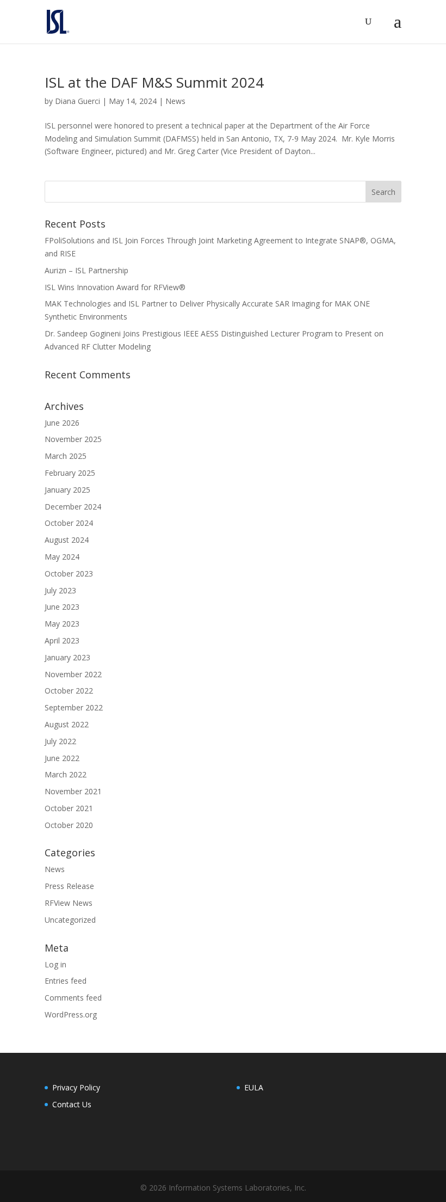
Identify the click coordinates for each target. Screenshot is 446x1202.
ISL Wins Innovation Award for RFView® (115, 287)
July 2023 (60, 590)
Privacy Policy (76, 1087)
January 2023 (67, 657)
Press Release (69, 886)
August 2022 (67, 724)
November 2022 (73, 674)
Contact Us (71, 1104)
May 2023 (62, 623)
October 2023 (69, 573)
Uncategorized (70, 920)
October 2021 (69, 808)
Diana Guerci (77, 101)
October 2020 (69, 825)
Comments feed (73, 997)
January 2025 (67, 490)
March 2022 (65, 774)
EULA (253, 1087)
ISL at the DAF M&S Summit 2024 (154, 82)
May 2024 (62, 556)
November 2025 (73, 439)
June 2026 (62, 423)
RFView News (68, 903)
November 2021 (73, 791)
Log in (55, 964)
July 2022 (60, 741)
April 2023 (62, 640)
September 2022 (74, 707)
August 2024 (67, 540)
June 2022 (62, 758)
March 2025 (65, 456)
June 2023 (62, 607)
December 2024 (73, 506)
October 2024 (69, 523)
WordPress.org (71, 1014)
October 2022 (69, 690)
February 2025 (70, 473)
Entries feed (65, 981)
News (175, 101)
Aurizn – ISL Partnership (86, 270)
